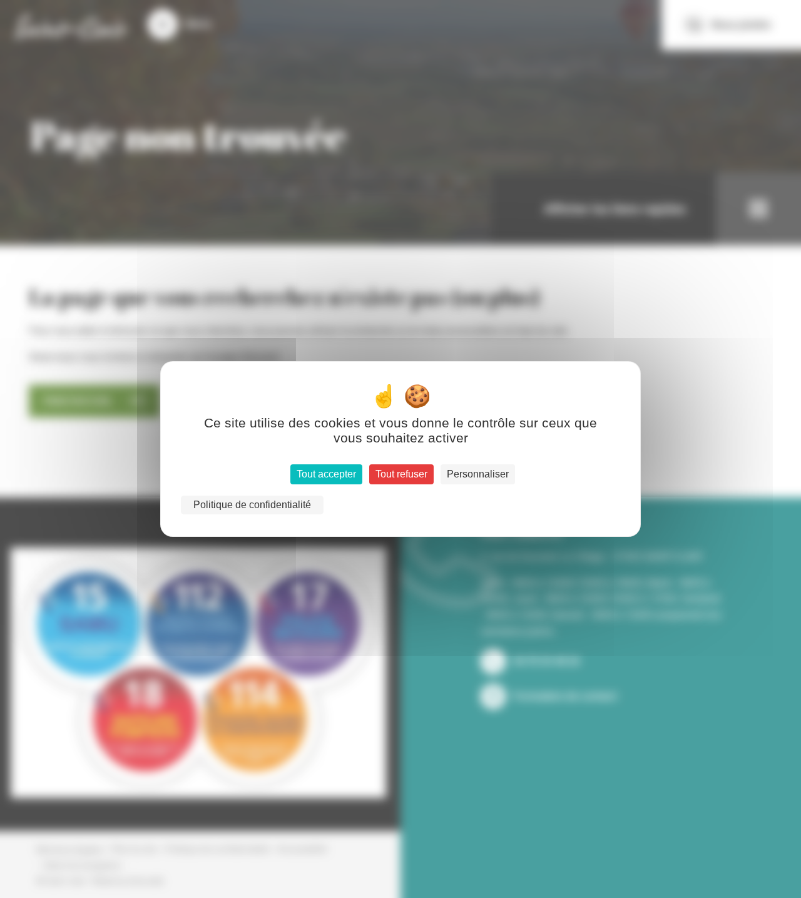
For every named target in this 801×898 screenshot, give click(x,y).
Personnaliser (478, 474)
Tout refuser (401, 474)
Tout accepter (326, 474)
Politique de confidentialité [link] (252, 504)
